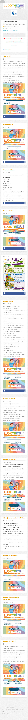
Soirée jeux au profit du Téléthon (14, 518)
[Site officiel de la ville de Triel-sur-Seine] (14, 15)
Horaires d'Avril (8, 301)
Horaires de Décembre (10, 555)
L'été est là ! (7, 56)
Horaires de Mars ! (9, 399)
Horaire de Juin (8, 124)
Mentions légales (7, 49)
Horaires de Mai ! (8, 211)
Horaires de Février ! (9, 459)
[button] (14, 116)
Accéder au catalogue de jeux (11, 30)
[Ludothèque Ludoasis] (14, 9)
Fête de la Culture (9, 170)
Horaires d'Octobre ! (9, 641)
